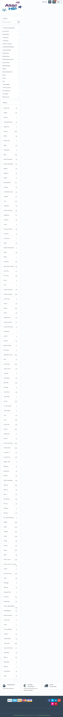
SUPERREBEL (10, 611)
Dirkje (10, 252)
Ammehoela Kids (10, 122)
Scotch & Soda (10, 573)
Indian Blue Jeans (10, 355)
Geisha (10, 308)
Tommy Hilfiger (10, 629)
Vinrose (10, 657)
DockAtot (10, 262)
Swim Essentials (10, 615)
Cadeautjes (5, 40)
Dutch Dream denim (10, 266)
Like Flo (10, 429)
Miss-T (10, 494)
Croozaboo (10, 238)
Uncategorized (6, 90)
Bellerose (10, 173)
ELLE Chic (10, 271)
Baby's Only (10, 141)
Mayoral (10, 485)
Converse (10, 234)
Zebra (10, 676)
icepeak (10, 341)
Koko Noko (10, 392)
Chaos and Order (10, 210)
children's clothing (7, 44)
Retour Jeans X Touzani (10, 564)
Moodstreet (10, 499)
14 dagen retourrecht (30, 685)
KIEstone (10, 383)
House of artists (10, 322)
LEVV (10, 420)
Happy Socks (10, 318)
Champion (10, 206)
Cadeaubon (5, 37)
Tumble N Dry (10, 639)
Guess (10, 313)
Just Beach (10, 378)
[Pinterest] (55, 703)
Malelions (10, 466)
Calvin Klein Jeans (10, 192)
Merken (4, 69)
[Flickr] (52, 703)
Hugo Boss (10, 331)
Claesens (10, 220)
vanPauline (10, 653)
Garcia (10, 304)
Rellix (10, 555)
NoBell (10, 522)
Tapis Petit (10, 620)
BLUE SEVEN (10, 183)
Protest (10, 546)
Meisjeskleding (6, 65)
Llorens (10, 439)
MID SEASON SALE (7, 72)
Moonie (10, 504)
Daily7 (10, 243)
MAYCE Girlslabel (10, 480)
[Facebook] (49, 700)
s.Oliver (10, 569)
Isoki (10, 359)
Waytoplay (10, 662)
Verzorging (5, 94)
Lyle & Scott (10, 457)
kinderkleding (5, 56)
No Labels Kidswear (10, 518)
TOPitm (10, 634)
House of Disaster (10, 327)
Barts (10, 155)
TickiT (10, 625)
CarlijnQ (10, 197)
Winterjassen (5, 97)
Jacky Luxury (10, 369)
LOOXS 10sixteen (10, 443)
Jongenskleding (6, 50)
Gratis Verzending (53, 685)
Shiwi (10, 578)
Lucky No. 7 (10, 452)
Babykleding (5, 34)
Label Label (10, 397)
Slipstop (10, 587)
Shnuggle (10, 583)
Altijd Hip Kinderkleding (18, 715)
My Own (10, 513)
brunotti (10, 187)
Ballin (10, 145)
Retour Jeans (10, 560)
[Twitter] (52, 700)
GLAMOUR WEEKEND (8, 47)
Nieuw (4, 75)
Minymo (10, 490)
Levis (10, 415)
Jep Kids (10, 373)
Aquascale (10, 127)
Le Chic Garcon (10, 406)
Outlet (4, 78)
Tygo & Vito (10, 643)
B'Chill (10, 136)
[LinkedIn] (55, 700)
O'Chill (10, 536)
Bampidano (10, 150)
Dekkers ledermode (10, 248)
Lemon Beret (10, 411)
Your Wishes (10, 671)
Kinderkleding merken (8, 59)
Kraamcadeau (6, 62)
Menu (43, 2)
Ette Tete (10, 276)
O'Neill (10, 541)
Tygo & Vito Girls (10, 648)
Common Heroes (10, 229)
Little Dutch (10, 434)
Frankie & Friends (10, 290)
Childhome (10, 215)
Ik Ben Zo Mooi (10, 345)
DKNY (10, 257)
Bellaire (10, 169)
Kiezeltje (10, 387)
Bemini (10, 178)
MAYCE (10, 476)
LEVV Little (10, 425)
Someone (10, 597)
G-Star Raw (10, 299)
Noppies (10, 532)
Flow (10, 285)
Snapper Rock (10, 592)
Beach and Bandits (10, 164)
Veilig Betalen (11, 684)
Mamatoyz (10, 471)
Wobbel (10, 667)
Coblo (10, 224)
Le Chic (10, 401)
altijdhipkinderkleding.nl (44, 715)
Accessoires (5, 31)
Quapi (10, 550)
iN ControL (10, 350)
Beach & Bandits (10, 159)
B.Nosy (10, 131)
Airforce (10, 117)
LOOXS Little (10, 448)
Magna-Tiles (10, 462)
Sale (3, 81)
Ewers (10, 280)
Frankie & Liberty (10, 294)
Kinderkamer (5, 53)
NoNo (10, 527)
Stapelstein (10, 601)
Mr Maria (10, 508)
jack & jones (10, 364)
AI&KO (10, 113)
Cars (10, 201)
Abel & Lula (10, 108)
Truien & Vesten (6, 87)
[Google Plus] (59, 700)
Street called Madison (10, 606)
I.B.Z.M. (10, 336)
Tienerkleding (5, 84)
